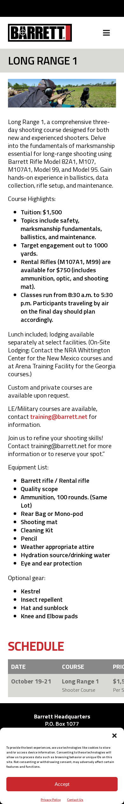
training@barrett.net (58, 416)
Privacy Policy (51, 799)
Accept (62, 784)
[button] (114, 735)
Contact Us (75, 799)
